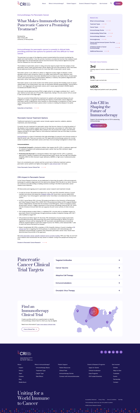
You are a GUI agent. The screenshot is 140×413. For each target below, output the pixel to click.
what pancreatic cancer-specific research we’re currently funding (40, 236)
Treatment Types (95, 24)
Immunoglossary (95, 39)
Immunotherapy (22, 136)
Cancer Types (94, 27)
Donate (118, 3)
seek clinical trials (55, 164)
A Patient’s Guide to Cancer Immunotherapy (98, 47)
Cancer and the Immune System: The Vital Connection (102, 43)
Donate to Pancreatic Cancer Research (29, 242)
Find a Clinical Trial (29, 329)
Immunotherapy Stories (97, 30)
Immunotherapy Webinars (97, 36)
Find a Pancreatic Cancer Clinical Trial (29, 167)
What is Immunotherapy (97, 21)
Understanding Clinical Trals (98, 33)
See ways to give (98, 125)
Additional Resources (96, 51)
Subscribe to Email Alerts (25, 108)
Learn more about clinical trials (46, 324)
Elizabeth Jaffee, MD (47, 194)
